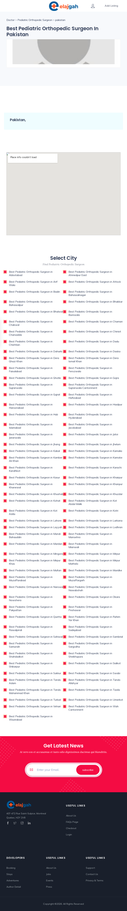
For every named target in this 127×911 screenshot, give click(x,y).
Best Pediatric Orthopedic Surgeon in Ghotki (35, 378)
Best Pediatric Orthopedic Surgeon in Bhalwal (36, 311)
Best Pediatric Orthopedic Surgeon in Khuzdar (95, 494)
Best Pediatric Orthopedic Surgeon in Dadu (93, 341)
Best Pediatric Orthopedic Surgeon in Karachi (95, 467)
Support (90, 867)
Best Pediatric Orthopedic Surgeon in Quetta (35, 616)
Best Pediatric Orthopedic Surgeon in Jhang (34, 444)
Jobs (48, 874)
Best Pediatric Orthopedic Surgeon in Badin (34, 291)
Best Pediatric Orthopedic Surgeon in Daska (94, 351)
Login (69, 834)
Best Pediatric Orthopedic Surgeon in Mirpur (94, 553)
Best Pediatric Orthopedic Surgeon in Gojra (93, 378)
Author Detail (13, 886)
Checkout (71, 828)
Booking (10, 867)
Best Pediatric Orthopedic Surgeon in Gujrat (34, 394)
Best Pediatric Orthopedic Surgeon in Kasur (34, 477)
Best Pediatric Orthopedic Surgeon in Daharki (35, 351)
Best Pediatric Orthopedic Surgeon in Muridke (95, 570)
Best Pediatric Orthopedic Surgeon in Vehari (35, 706)
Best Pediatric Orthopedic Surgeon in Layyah (35, 527)
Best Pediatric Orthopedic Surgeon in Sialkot (94, 663)
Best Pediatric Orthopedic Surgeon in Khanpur (95, 484)
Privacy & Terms (94, 880)
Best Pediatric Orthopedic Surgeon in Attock (94, 281)
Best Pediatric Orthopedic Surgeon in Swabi (94, 673)
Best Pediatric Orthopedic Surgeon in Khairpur (95, 477)
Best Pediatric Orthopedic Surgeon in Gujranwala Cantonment (90, 386)
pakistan (60, 20)
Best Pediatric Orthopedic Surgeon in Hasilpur (95, 404)
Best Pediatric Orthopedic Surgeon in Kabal (34, 451)
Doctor (10, 20)
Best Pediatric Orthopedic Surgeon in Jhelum (94, 444)
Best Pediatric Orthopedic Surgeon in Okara (94, 596)
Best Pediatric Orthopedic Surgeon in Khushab (36, 494)
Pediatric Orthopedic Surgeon (35, 20)
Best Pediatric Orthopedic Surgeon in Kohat (34, 500)
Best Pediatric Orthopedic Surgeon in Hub (33, 414)
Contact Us (92, 874)
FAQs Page (72, 821)
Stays (9, 874)
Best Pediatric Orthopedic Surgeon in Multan (35, 570)
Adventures (12, 880)
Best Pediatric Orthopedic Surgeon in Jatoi (93, 434)
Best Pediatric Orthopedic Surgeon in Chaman (95, 321)
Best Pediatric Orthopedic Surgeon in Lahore (35, 520)
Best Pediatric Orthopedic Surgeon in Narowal (36, 587)
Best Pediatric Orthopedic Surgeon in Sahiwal (36, 636)
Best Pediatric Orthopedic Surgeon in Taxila (94, 689)
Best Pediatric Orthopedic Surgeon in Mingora (36, 553)
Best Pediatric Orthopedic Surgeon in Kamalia (95, 451)
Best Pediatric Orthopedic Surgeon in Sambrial (95, 636)
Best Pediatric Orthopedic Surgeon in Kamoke (95, 457)
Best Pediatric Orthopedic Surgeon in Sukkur (35, 673)
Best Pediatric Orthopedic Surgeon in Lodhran (95, 527)
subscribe (87, 769)
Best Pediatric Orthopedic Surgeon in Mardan (35, 543)
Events (49, 880)
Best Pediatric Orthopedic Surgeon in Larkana (95, 520)
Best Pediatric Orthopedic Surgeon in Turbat (35, 699)
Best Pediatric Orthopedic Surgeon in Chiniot (94, 331)
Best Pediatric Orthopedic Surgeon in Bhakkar (95, 301)
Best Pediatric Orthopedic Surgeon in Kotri (93, 510)
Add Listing (111, 5)
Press (49, 886)
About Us (71, 815)
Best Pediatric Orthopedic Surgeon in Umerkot (95, 699)
